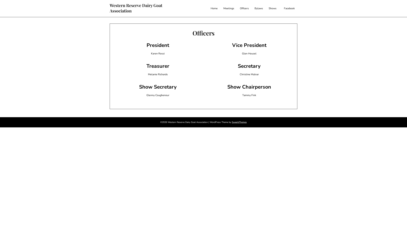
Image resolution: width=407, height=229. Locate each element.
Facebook (289, 8)
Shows (272, 8)
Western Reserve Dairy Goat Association (136, 8)
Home (214, 8)
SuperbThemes (239, 122)
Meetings (228, 8)
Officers (244, 8)
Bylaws (259, 8)
